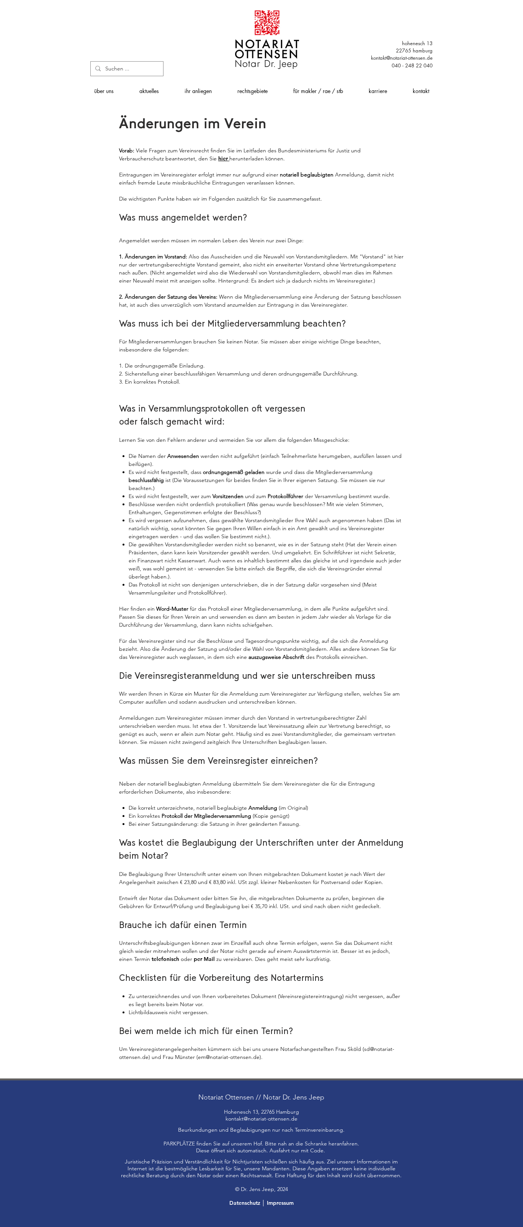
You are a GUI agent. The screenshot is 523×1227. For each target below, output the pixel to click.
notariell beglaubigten (306, 174)
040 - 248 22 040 (412, 65)
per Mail (204, 959)
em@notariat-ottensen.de (229, 1057)
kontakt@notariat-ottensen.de (402, 57)
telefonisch (166, 959)
